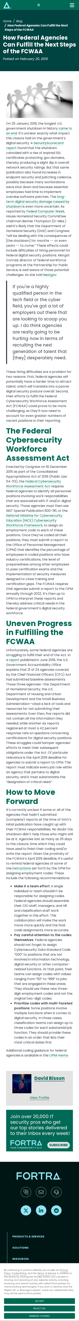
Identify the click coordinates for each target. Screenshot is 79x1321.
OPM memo (58, 1055)
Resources (20, 1259)
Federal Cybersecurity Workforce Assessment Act (33, 484)
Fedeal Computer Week (45, 211)
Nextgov (49, 274)
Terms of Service (46, 1273)
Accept (39, 1301)
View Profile (39, 1097)
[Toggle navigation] (72, 5)
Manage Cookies (39, 1316)
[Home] (7, 5)
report (14, 660)
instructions (21, 868)
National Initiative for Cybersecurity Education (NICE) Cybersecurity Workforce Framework (34, 520)
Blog (19, 21)
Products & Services (28, 1236)
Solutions (20, 1248)
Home (7, 21)
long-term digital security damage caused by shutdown (37, 201)
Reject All (39, 1308)
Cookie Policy (19, 1273)
